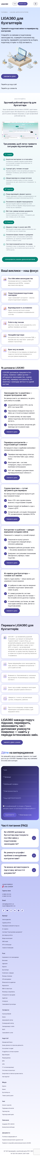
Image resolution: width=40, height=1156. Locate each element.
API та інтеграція (6, 944)
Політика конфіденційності (9, 1136)
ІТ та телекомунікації (8, 1067)
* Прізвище (7, 777)
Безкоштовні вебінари (8, 1127)
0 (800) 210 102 (6, 894)
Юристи (4, 966)
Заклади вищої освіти (8, 1026)
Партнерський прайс (8, 1114)
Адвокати (4, 963)
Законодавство (6, 919)
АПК (3, 1064)
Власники (4, 960)
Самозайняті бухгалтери (9, 1004)
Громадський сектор (8, 1023)
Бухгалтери (5, 970)
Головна (4, 12)
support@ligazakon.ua (8, 906)
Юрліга (4, 1086)
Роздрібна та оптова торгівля (10, 1051)
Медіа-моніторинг (7, 938)
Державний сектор (7, 1020)
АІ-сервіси (5, 929)
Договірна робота (7, 935)
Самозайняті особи (7, 1032)
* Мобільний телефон (10, 784)
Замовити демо (22, 3)
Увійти (14, 3)
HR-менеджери (6, 979)
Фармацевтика (6, 1058)
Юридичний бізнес (7, 1042)
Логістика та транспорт (8, 1070)
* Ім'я (5, 770)
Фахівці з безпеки (7, 976)
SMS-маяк (5, 941)
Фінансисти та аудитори (8, 982)
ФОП (3, 1029)
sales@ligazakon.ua (8, 904)
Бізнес (4, 1017)
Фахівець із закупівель (8, 991)
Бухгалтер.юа (6, 1092)
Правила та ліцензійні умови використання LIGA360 (16, 1143)
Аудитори (4, 998)
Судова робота (6, 922)
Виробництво (6, 1054)
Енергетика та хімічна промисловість (12, 1073)
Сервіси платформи (7, 947)
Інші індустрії (5, 1076)
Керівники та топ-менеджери (10, 957)
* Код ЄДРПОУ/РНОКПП (12, 798)
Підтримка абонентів (8, 1108)
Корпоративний (6, 1013)
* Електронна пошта (10, 791)
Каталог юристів (6, 1105)
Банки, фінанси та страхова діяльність (12, 1045)
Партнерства (5, 1111)
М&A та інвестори (7, 988)
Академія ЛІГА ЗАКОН (8, 1124)
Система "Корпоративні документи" (12, 932)
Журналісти (5, 985)
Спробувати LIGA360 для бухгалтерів (20, 259)
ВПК (3, 1061)
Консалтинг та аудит (7, 1048)
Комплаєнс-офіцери (8, 973)
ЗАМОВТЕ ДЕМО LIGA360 (12, 742)
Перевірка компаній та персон (10, 925)
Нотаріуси (5, 1001)
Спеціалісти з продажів (8, 995)
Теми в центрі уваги (7, 1095)
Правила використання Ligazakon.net (12, 1140)
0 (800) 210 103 (6, 896)
